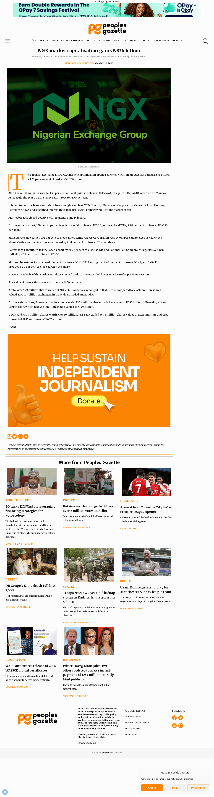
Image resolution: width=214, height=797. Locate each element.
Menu (11, 41)
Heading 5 (129, 501)
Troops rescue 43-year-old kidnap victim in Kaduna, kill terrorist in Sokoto (89, 597)
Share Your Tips (132, 728)
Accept (152, 787)
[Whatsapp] (20, 436)
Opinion (177, 40)
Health (135, 40)
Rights (90, 40)
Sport (147, 40)
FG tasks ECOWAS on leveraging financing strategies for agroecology (30, 511)
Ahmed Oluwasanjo (17, 687)
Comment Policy (133, 717)
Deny (175, 787)
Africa (11, 579)
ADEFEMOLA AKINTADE (18, 607)
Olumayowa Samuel (132, 608)
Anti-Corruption (72, 40)
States (69, 586)
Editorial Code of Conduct (137, 722)
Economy (104, 40)
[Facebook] (9, 436)
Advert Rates (131, 734)
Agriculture (17, 500)
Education (120, 40)
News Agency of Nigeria (80, 63)
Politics (52, 40)
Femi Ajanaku (128, 528)
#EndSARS (38, 40)
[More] (26, 436)
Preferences (198, 787)
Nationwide (161, 40)
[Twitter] (14, 436)
